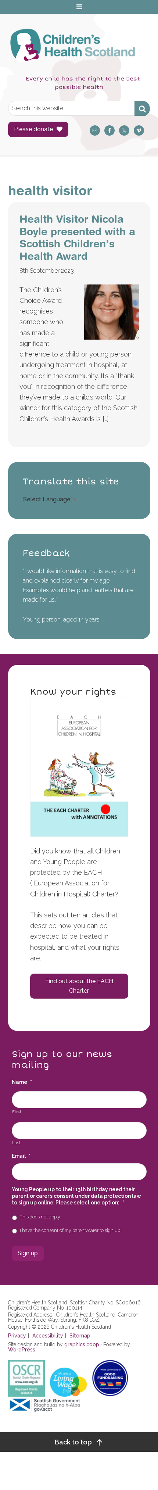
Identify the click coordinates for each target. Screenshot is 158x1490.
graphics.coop (81, 1344)
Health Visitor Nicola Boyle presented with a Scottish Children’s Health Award (77, 237)
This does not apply (40, 1216)
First (17, 1111)
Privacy (17, 1336)
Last (16, 1142)
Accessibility (47, 1336)
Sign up (28, 1253)
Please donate (33, 129)
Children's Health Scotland (72, 49)
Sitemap (79, 1336)
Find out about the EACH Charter (79, 986)
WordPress (21, 1350)
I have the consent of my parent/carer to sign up (70, 1230)
